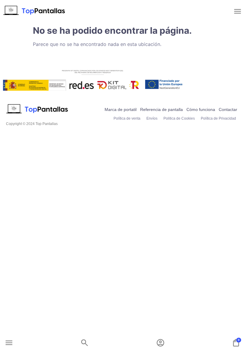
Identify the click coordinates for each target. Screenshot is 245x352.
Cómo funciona (200, 109)
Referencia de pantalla (161, 109)
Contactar (228, 109)
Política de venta (127, 118)
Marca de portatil (121, 109)
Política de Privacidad (218, 118)
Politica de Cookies (179, 118)
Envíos (151, 118)
